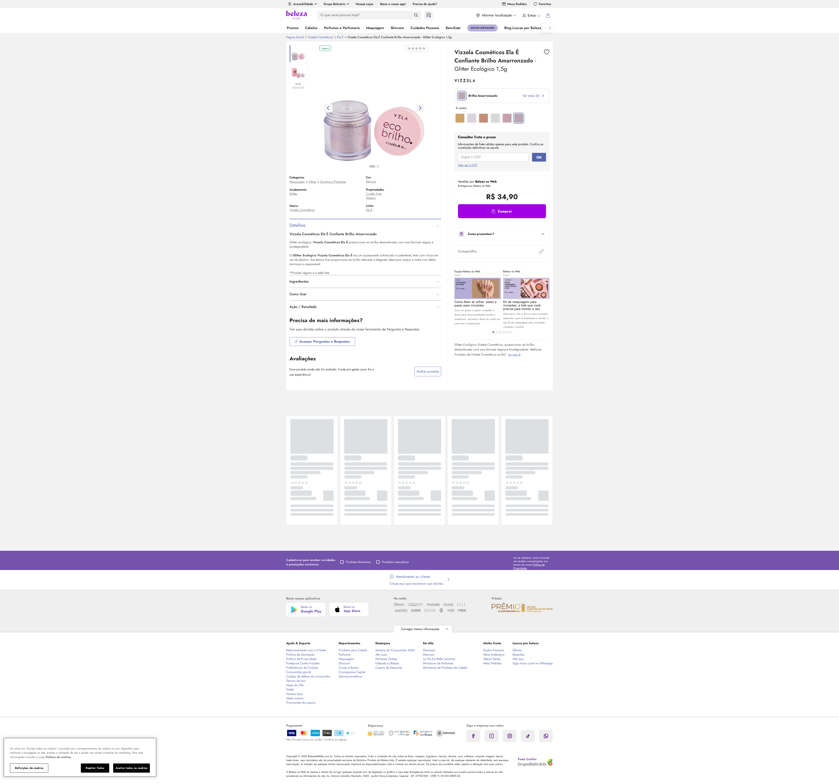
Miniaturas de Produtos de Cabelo (445, 667)
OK (539, 157)
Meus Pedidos (517, 4)
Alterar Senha (492, 659)
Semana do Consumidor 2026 (395, 650)
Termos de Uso (296, 681)
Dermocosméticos (350, 676)
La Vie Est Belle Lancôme (439, 659)
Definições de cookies (29, 768)
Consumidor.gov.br (298, 672)
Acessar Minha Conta (531, 15)
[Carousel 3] (500, 332)
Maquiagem (375, 27)
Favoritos (545, 4)
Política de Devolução (300, 654)
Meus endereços (493, 654)
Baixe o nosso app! (393, 4)
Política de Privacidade (301, 659)
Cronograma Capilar (352, 672)
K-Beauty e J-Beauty (387, 663)
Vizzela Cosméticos (321, 37)
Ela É (340, 37)
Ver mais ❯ (514, 355)
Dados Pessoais (493, 650)
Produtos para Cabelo (353, 650)
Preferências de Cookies (302, 667)
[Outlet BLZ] (482, 28)
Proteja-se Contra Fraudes (303, 663)
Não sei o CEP (467, 165)
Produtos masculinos (395, 562)
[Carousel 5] (507, 332)
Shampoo (429, 650)
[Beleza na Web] (296, 15)
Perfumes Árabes (386, 659)
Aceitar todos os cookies (131, 768)
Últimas (517, 650)
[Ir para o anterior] (545, 27)
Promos (292, 27)
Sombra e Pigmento (333, 182)
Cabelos (311, 27)
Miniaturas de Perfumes (438, 663)
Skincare (397, 27)
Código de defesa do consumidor (308, 676)
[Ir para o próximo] (550, 27)
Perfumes (345, 654)
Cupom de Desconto (388, 667)
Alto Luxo (381, 654)
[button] (502, 211)
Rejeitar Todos (95, 768)
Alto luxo (518, 659)
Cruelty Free (373, 194)
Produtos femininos (358, 562)
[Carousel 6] (511, 332)
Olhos (312, 182)
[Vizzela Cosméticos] (464, 80)
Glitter (293, 194)
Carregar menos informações (420, 629)
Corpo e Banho (349, 667)
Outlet (290, 689)
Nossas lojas (294, 694)
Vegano (371, 198)
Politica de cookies (58, 757)
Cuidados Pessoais (425, 27)
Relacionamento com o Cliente (306, 650)
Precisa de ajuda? (425, 4)
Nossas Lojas (364, 4)
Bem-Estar (453, 27)
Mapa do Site (294, 685)
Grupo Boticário (334, 4)
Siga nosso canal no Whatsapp (533, 663)
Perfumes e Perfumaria (342, 27)
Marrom (371, 181)
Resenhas (519, 654)
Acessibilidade (303, 4)
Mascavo (428, 654)
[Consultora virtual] (428, 15)
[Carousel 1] (493, 332)
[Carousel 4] (504, 332)
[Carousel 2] (497, 332)
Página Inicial (295, 37)
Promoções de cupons (300, 702)
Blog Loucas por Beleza (522, 27)
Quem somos (294, 698)
